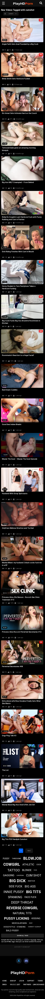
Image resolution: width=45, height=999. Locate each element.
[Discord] (26, 960)
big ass (30, 886)
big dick (17, 881)
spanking (15, 897)
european (20, 875)
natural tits (22, 913)
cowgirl (11, 864)
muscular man (19, 923)
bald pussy (12, 930)
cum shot (33, 875)
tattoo (13, 870)
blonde (26, 870)
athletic (28, 864)
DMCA (4, 984)
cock (38, 865)
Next (29, 850)
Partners (27, 984)
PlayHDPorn (20, 995)
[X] (18, 960)
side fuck (15, 886)
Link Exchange (38, 984)
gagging (8, 875)
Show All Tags (22, 935)
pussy (6, 858)
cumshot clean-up (34, 927)
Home (4, 981)
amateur (31, 881)
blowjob (32, 858)
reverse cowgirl (22, 908)
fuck (35, 870)
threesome (16, 859)
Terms (40, 981)
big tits (33, 892)
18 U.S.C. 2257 (15, 984)
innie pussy (13, 892)
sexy (30, 923)
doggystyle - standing (15, 927)
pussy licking (16, 918)
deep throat (22, 902)
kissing (35, 918)
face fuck (30, 897)
